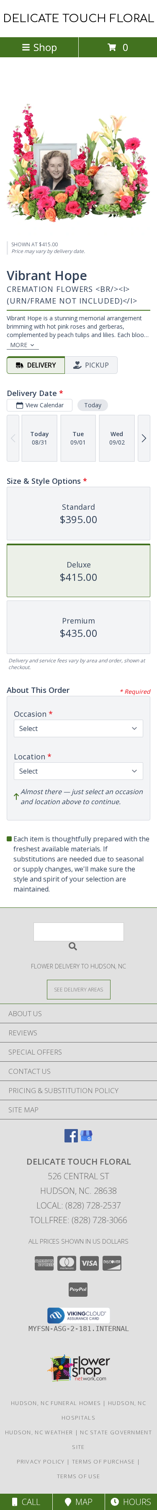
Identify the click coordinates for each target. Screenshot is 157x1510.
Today (92, 405)
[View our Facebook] (71, 1140)
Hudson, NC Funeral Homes (56, 1403)
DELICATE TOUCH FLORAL (78, 19)
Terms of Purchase (103, 1461)
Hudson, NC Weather (39, 1432)
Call (29, 1501)
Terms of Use (78, 1476)
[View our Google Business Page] (86, 1140)
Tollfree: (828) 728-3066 (78, 1220)
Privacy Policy (41, 1461)
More (18, 345)
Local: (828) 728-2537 (78, 1205)
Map (82, 1501)
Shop (45, 47)
